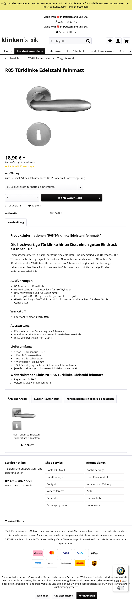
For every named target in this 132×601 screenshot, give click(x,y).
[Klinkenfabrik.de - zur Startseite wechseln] (20, 42)
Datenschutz (94, 498)
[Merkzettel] (109, 41)
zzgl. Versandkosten (25, 162)
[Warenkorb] (126, 41)
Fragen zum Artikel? (24, 379)
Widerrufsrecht (55, 491)
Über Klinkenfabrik (97, 477)
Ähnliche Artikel (17, 398)
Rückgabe (52, 484)
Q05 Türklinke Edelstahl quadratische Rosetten (26, 436)
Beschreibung (16, 222)
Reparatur (52, 498)
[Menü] (126, 567)
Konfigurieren (87, 595)
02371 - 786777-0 (67, 21)
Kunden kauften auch (46, 398)
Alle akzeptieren (63, 595)
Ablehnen (42, 595)
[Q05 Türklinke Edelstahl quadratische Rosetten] (27, 419)
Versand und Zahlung (99, 484)
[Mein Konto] (118, 41)
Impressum (93, 505)
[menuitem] (70, 41)
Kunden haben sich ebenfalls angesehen (90, 398)
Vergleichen (15, 205)
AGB (89, 491)
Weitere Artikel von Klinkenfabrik (32, 382)
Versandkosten (58, 531)
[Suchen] (88, 41)
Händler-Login (55, 477)
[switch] (120, 588)
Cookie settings (95, 470)
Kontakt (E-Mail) (56, 470)
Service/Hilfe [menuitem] (66, 32)
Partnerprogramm (57, 505)
